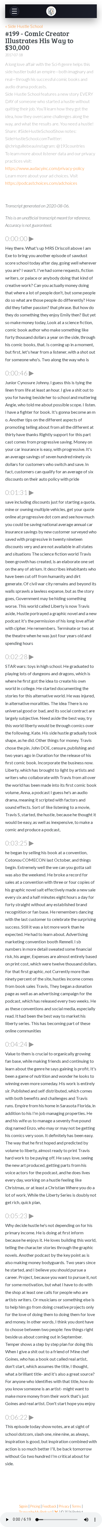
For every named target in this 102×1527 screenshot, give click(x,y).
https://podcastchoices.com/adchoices (41, 183)
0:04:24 (19, 1044)
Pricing (35, 1506)
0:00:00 (19, 238)
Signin (23, 1506)
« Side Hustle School (24, 26)
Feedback (49, 1506)
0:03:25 (19, 843)
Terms (76, 1506)
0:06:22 (19, 1417)
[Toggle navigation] (14, 11)
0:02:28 (19, 656)
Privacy (64, 1506)
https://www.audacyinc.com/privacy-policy (44, 168)
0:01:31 (19, 492)
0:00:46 (19, 373)
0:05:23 (19, 1215)
